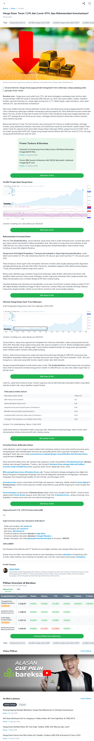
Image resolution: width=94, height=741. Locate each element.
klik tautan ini (18, 531)
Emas (13, 8)
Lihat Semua (86, 651)
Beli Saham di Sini (47, 438)
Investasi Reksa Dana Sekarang (47, 636)
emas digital (82, 482)
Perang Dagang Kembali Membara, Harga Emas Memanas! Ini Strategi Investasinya (38, 710)
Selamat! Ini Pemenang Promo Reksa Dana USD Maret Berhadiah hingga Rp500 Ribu (47, 150)
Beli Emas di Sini (47, 175)
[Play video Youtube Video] (47, 673)
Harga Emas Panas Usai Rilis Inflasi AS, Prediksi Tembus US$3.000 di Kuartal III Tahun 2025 (41, 735)
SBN (18, 589)
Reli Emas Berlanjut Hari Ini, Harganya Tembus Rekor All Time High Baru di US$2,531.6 (39, 718)
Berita (5, 8)
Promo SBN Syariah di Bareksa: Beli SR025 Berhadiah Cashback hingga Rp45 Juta (46, 161)
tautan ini (28, 526)
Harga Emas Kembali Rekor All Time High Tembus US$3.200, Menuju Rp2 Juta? (36, 727)
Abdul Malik (14, 569)
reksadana (80, 557)
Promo (22, 155)
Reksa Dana (8, 589)
